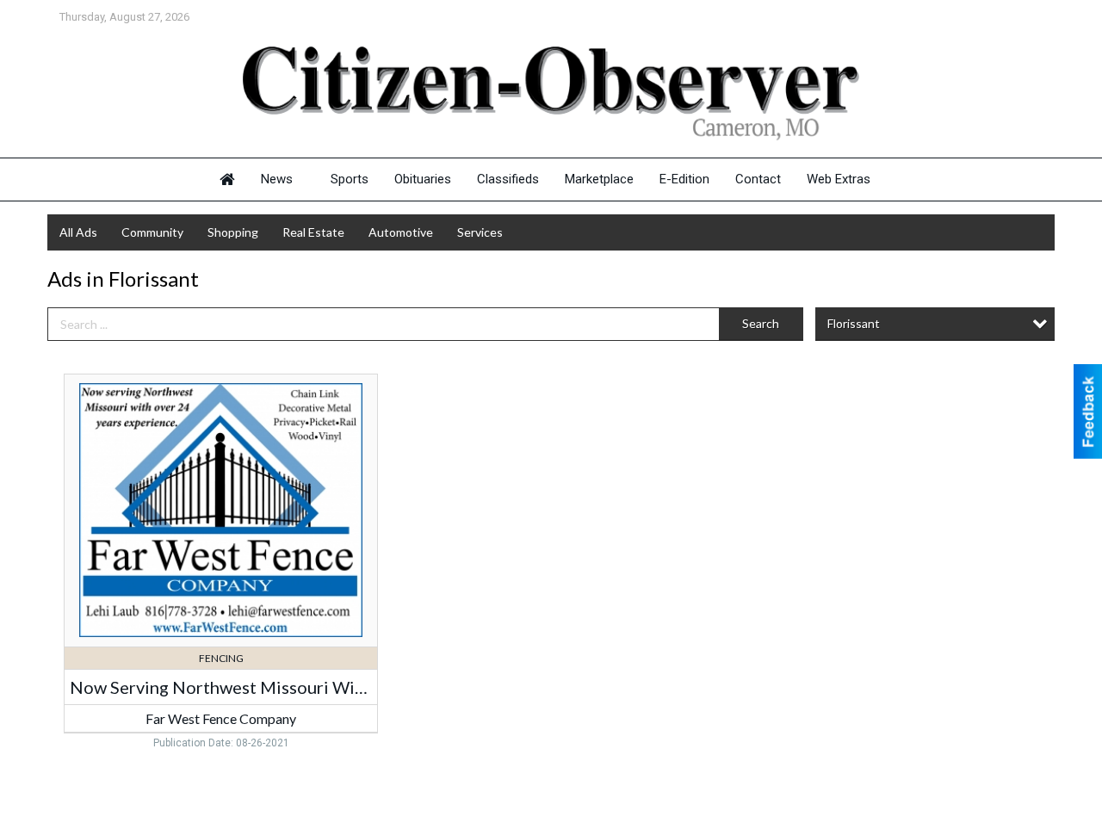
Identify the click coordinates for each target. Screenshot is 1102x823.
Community (152, 232)
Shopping (232, 232)
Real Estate (313, 232)
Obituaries (422, 179)
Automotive (400, 232)
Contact (758, 179)
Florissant (853, 323)
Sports (349, 179)
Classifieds (508, 179)
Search (760, 323)
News (277, 179)
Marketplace (599, 179)
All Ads (78, 232)
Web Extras (838, 179)
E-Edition (684, 179)
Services (480, 232)
